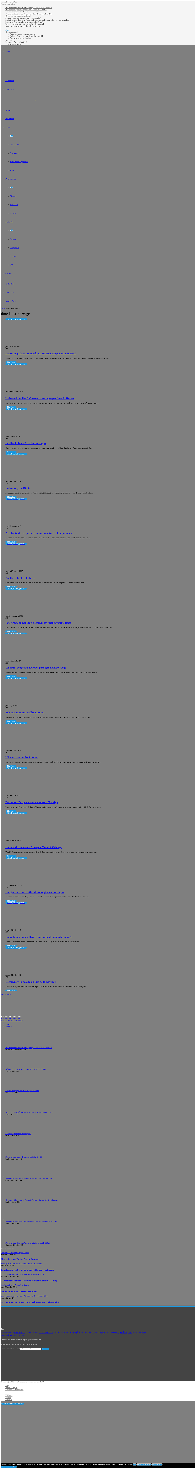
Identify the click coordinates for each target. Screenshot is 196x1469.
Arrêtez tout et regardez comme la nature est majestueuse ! (39, 533)
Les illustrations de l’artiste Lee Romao (19, 1291)
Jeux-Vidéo (14, 205)
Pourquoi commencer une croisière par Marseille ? (23, 18)
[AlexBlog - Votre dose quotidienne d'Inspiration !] (35, 100)
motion (90, 1332)
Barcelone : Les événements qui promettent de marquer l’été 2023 (28, 14)
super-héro (122, 1332)
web (22, 1335)
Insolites (13, 256)
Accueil (3, 308)
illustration (46, 1332)
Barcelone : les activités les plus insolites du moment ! (24, 24)
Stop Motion (14, 153)
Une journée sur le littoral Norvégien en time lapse (34, 892)
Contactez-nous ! (11, 32)
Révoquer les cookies (9, 1467)
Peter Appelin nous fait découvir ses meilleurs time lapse (38, 622)
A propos (8, 40)
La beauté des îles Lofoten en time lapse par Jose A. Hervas (39, 398)
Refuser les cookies (143, 1464)
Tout (11, 136)
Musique (13, 213)
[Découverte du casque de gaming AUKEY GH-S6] (17, 1155)
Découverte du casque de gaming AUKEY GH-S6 (23, 1157)
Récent (7, 1024)
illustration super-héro (61, 1332)
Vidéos (7, 127)
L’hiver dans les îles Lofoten (21, 757)
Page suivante (6, 994)
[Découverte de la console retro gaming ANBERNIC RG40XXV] (17, 1046)
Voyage (12, 170)
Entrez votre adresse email (10, 1349)
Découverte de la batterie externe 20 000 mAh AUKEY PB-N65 (28, 1178)
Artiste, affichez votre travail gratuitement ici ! (26, 36)
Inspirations (9, 119)
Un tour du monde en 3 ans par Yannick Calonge (33, 847)
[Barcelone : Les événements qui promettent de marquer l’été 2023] (17, 1110)
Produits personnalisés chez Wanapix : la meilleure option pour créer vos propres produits (37, 20)
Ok (135, 1464)
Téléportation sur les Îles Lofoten (24, 712)
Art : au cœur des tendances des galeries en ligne (22, 26)
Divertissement (10, 179)
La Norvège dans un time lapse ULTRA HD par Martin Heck (40, 353)
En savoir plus (157, 1464)
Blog (7, 30)
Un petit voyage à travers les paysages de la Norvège (35, 667)
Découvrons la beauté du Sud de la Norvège (30, 981)
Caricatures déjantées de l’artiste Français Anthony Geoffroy (29, 1281)
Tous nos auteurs (16, 44)
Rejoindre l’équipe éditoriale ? (16, 42)
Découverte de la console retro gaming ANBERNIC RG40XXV (28, 8)
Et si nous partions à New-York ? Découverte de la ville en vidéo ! (31, 1302)
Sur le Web (9, 222)
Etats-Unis (30, 1332)
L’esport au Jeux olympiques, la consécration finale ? (24, 22)
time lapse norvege (15, 1335)
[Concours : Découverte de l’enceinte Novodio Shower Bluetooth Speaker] (17, 1198)
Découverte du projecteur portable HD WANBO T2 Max (26, 10)
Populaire (8, 1026)
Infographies (14, 248)
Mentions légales (11, 1388)
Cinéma (13, 196)
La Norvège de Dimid (17, 488)
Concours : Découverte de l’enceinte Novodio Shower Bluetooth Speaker (31, 1200)
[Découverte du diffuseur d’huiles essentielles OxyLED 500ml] (17, 1241)
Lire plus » (11, 362)
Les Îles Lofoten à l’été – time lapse (25, 443)
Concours (8, 273)
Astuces (13, 239)
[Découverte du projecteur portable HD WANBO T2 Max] (17, 1067)
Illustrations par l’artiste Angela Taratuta (20, 1259)
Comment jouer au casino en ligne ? (18, 16)
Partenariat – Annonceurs (14, 1390)
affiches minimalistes (7, 1332)
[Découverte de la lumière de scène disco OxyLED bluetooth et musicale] (17, 1219)
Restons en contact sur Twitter (11, 1021)
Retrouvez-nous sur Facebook (11, 1018)
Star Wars (107, 1332)
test (130, 1332)
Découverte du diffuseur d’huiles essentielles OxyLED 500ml (27, 1243)
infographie (75, 1332)
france (36, 1332)
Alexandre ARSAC (37, 1382)
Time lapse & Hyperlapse (19, 162)
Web (11, 265)
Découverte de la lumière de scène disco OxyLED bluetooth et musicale (31, 1221)
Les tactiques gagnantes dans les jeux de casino (22, 12)
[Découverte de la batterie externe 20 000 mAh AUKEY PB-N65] (17, 1176)
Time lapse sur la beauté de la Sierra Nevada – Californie (27, 1270)
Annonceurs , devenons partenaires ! (23, 34)
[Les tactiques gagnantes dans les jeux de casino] (17, 1089)
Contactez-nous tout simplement (21, 38)
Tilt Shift (134, 1332)
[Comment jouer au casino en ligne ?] (17, 1132)
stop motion (114, 1332)
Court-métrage (15, 144)
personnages (98, 1332)
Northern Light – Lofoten (20, 577)
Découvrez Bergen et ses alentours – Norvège (31, 802)
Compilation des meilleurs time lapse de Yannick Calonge (38, 936)
